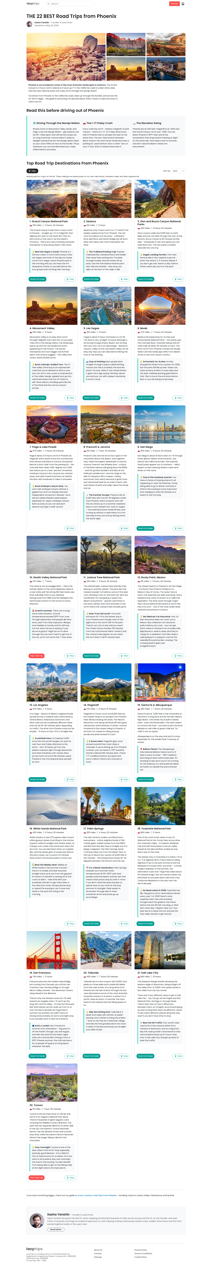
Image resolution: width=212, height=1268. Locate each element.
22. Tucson (36, 1105)
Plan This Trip (36, 655)
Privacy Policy (140, 1250)
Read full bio (55, 1229)
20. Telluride (91, 972)
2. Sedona (90, 221)
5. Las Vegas (91, 328)
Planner (174, 3)
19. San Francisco (40, 972)
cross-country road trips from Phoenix (97, 1195)
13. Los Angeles (39, 705)
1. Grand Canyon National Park (49, 221)
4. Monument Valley (42, 328)
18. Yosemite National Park (154, 828)
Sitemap (98, 1257)
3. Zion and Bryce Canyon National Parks (159, 223)
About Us (98, 1250)
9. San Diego (145, 447)
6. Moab (142, 328)
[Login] (183, 3)
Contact (98, 1253)
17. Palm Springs (94, 828)
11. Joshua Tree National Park (102, 577)
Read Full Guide (37, 279)
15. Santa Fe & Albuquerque (155, 705)
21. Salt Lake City (148, 972)
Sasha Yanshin (41, 22)
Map (33, 170)
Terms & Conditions (143, 1253)
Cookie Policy (140, 1257)
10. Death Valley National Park (48, 577)
